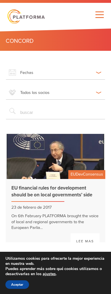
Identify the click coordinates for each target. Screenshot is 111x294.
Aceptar (17, 284)
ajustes (49, 274)
